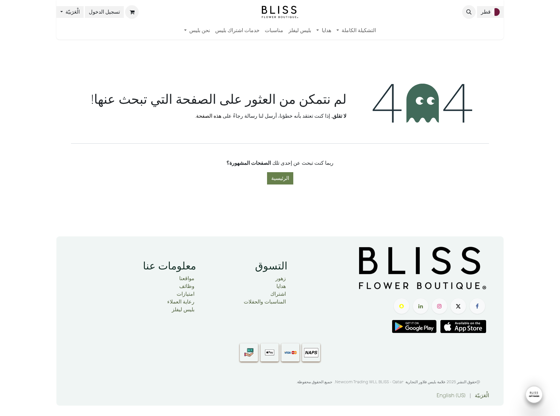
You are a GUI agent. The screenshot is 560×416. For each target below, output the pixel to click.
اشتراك (278, 294)
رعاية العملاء (180, 302)
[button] (469, 12)
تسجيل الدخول (104, 12)
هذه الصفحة (208, 116)
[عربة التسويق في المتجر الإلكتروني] (132, 12)
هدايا (281, 286)
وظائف (186, 286)
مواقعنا (186, 278)
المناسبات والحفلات (265, 302)
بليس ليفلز (183, 309)
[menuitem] (356, 30)
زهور (280, 278)
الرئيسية (280, 178)
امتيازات (185, 294)
